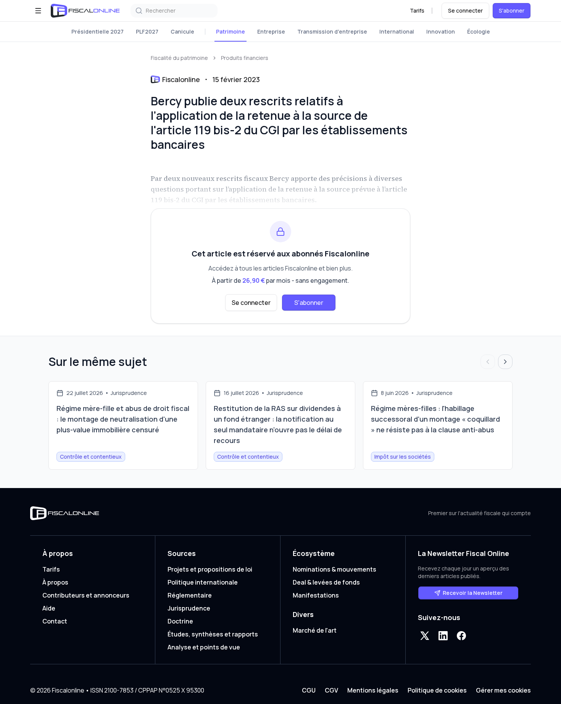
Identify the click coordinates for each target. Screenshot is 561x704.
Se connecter (465, 10)
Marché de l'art (315, 630)
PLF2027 (147, 31)
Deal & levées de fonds (326, 582)
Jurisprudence (189, 608)
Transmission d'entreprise (332, 31)
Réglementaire (190, 595)
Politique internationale (203, 582)
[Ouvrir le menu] (38, 11)
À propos (55, 582)
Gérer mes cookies (503, 690)
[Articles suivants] (505, 361)
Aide (48, 608)
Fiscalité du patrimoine (179, 57)
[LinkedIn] (443, 636)
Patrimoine (230, 31)
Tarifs (417, 10)
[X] (425, 636)
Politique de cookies (437, 690)
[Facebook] (461, 636)
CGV (331, 690)
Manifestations (316, 595)
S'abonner (511, 10)
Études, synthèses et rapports (213, 634)
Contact (54, 621)
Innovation (440, 31)
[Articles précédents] (487, 361)
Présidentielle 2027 (97, 31)
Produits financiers (244, 57)
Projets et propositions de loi (210, 569)
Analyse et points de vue (204, 647)
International (396, 31)
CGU (309, 690)
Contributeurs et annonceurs (85, 595)
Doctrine (180, 621)
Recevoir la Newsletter (473, 592)
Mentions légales (372, 690)
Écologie (478, 31)
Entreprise (271, 31)
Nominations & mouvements (334, 569)
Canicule (182, 31)
